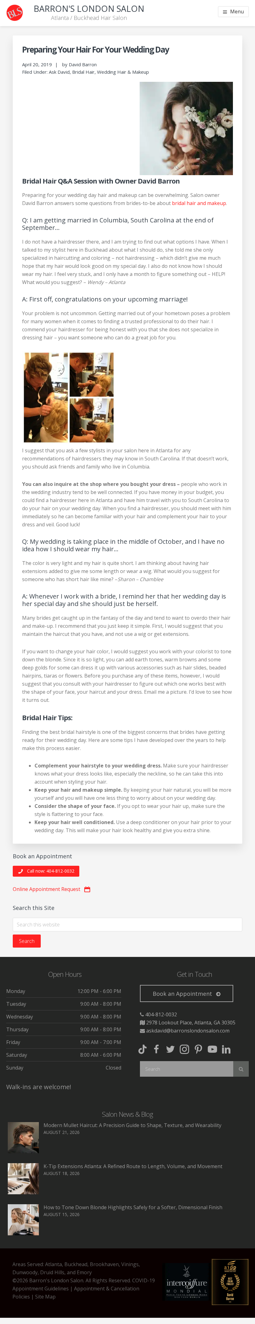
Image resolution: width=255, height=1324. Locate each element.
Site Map (45, 1296)
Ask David (59, 72)
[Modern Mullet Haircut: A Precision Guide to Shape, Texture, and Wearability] (23, 1151)
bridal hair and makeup (199, 203)
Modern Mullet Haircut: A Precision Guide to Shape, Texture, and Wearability (132, 1125)
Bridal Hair (83, 72)
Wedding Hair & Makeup (123, 72)
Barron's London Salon (89, 8)
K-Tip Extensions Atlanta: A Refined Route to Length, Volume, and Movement (133, 1166)
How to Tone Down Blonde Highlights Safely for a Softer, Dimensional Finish (133, 1207)
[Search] (241, 1069)
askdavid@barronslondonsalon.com (188, 1030)
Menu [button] (237, 11)
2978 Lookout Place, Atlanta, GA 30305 (190, 1022)
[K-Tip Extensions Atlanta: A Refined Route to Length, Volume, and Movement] (23, 1192)
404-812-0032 (161, 1014)
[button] (46, 871)
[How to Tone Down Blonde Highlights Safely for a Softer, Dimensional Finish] (23, 1233)
